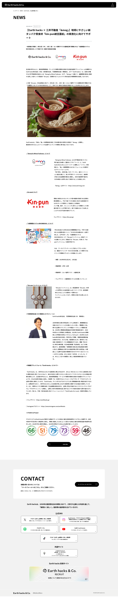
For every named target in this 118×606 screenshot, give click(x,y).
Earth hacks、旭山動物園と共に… (31, 10)
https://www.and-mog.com (76, 186)
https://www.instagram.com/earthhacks (53, 406)
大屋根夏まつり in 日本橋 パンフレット (76, 279)
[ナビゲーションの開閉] (112, 5)
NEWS (21, 10)
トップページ (16, 10)
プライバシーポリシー (37, 593)
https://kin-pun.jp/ (68, 217)
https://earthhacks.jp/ (43, 400)
